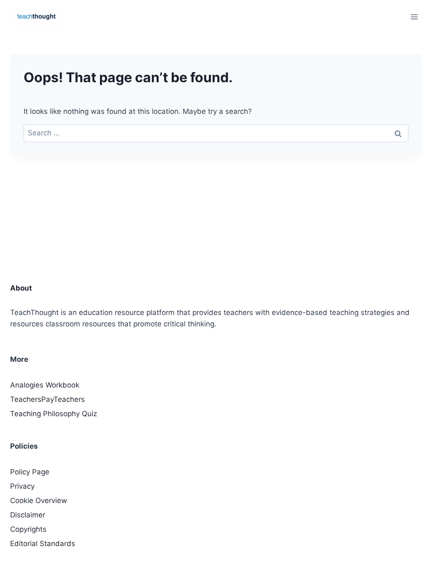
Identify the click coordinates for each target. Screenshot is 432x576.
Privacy (22, 486)
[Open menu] (414, 16)
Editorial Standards (42, 543)
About (21, 288)
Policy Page (29, 472)
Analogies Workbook (44, 385)
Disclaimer (27, 515)
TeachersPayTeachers (47, 399)
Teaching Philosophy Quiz (53, 413)
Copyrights (28, 529)
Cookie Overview (38, 500)
